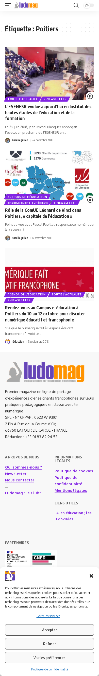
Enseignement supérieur (28, 202)
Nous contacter (19, 480)
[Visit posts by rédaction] (7, 341)
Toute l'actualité (23, 99)
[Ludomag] (26, 5)
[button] (91, 575)
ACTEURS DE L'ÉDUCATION (27, 196)
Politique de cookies (74, 471)
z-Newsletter (55, 99)
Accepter (49, 629)
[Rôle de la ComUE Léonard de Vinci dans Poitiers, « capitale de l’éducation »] (49, 177)
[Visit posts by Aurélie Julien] (7, 140)
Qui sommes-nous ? (23, 467)
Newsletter (15, 473)
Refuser (49, 643)
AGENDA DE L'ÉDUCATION (27, 294)
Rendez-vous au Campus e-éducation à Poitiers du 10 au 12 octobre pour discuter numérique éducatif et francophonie (45, 313)
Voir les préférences (49, 657)
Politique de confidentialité (49, 669)
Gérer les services (48, 616)
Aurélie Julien (20, 140)
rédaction (18, 341)
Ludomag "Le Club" (23, 493)
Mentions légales (71, 490)
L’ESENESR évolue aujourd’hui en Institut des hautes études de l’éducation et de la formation (48, 112)
